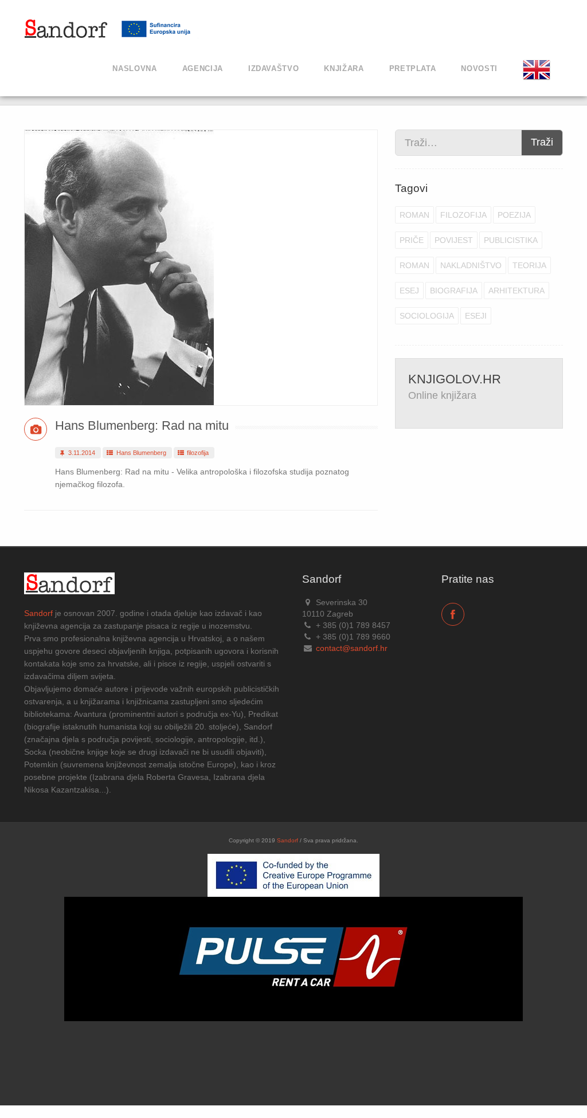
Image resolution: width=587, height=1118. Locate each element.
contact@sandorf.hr (352, 648)
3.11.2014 (80, 452)
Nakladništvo (471, 265)
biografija (454, 290)
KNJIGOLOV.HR (454, 379)
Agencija (202, 68)
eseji (476, 315)
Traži (542, 142)
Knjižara (343, 68)
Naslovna (134, 68)
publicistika (511, 240)
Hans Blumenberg (140, 452)
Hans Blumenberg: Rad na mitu (142, 425)
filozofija (197, 452)
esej (409, 290)
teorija (529, 265)
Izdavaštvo (273, 68)
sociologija (427, 315)
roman (414, 214)
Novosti (479, 68)
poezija (514, 214)
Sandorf (38, 613)
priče (412, 240)
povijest (454, 240)
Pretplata (412, 68)
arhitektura (516, 290)
